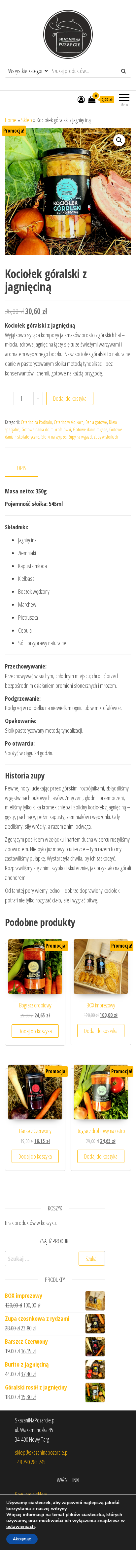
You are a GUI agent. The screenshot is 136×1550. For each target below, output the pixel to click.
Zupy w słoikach (106, 437)
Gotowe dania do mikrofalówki (46, 429)
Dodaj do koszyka (69, 398)
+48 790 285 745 (30, 1462)
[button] (119, 140)
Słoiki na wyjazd (53, 437)
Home (11, 120)
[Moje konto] (81, 99)
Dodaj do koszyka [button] (35, 1031)
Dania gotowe (96, 422)
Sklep (26, 120)
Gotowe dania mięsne (90, 429)
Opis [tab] (21, 468)
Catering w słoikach (69, 422)
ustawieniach (20, 1527)
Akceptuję (22, 1539)
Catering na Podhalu (36, 422)
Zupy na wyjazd (80, 437)
